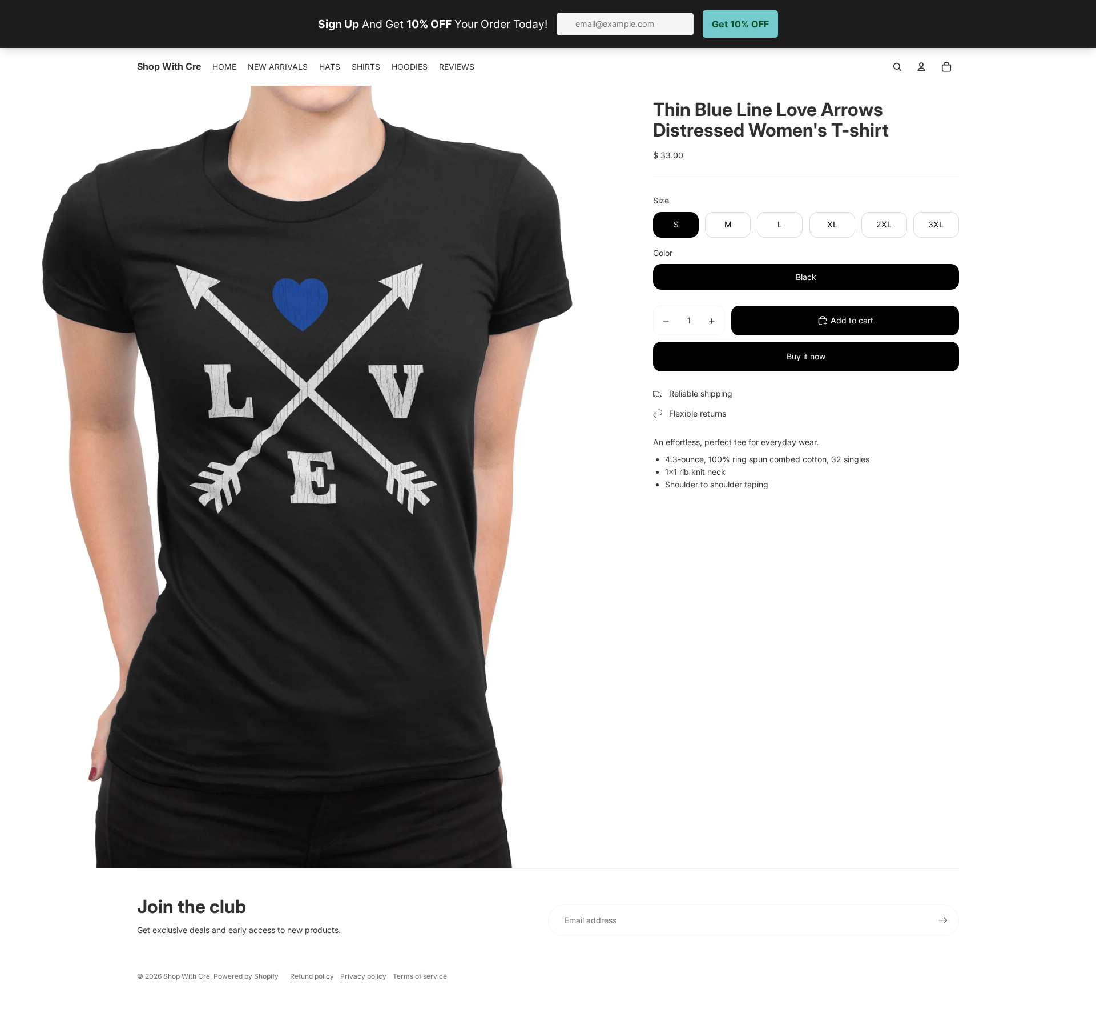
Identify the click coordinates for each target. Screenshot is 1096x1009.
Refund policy (312, 976)
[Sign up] (943, 920)
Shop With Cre (186, 976)
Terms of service (420, 976)
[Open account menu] (921, 66)
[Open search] (897, 66)
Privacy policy (363, 976)
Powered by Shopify (246, 976)
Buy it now (806, 356)
